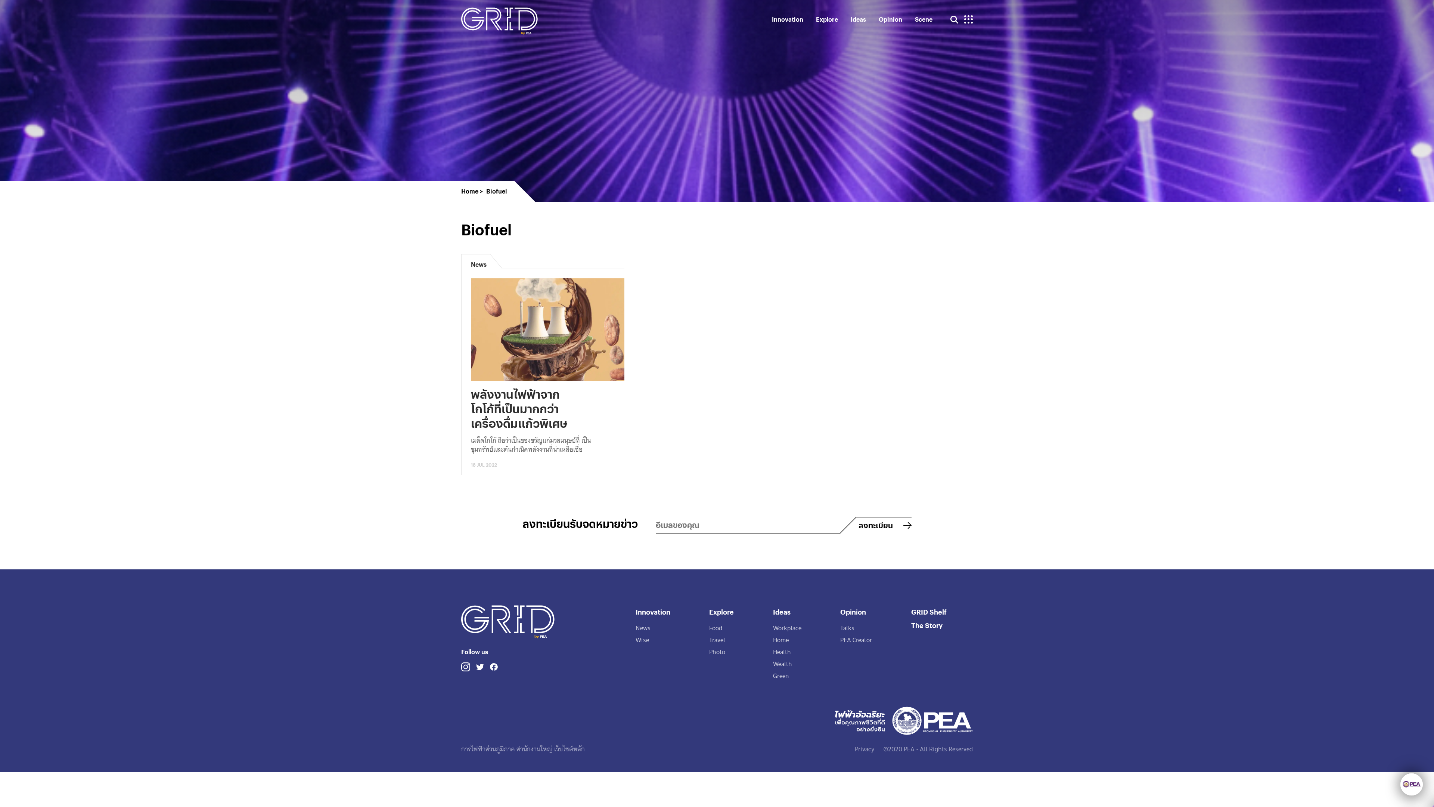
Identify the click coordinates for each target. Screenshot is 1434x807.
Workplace (787, 628)
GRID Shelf (929, 611)
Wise (642, 640)
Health (782, 652)
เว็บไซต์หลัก (569, 749)
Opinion (890, 19)
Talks (847, 628)
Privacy (865, 749)
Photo (717, 652)
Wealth (782, 664)
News (643, 628)
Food (715, 628)
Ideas (858, 19)
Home (781, 640)
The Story (927, 625)
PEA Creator (856, 640)
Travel (717, 640)
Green (781, 676)
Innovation (787, 19)
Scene (923, 19)
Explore (827, 19)
